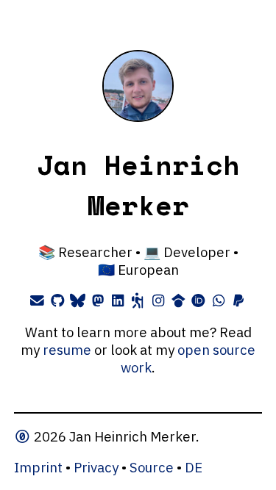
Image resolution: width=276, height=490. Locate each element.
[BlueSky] (77, 300)
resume (67, 350)
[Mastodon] (97, 300)
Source (152, 467)
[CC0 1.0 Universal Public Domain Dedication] (24, 436)
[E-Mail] (37, 300)
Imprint (38, 467)
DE (193, 467)
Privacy (96, 467)
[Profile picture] (138, 117)
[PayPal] (238, 300)
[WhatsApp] (218, 300)
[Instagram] (157, 300)
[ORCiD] (198, 300)
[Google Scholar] (177, 300)
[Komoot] (138, 300)
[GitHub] (57, 300)
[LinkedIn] (118, 300)
